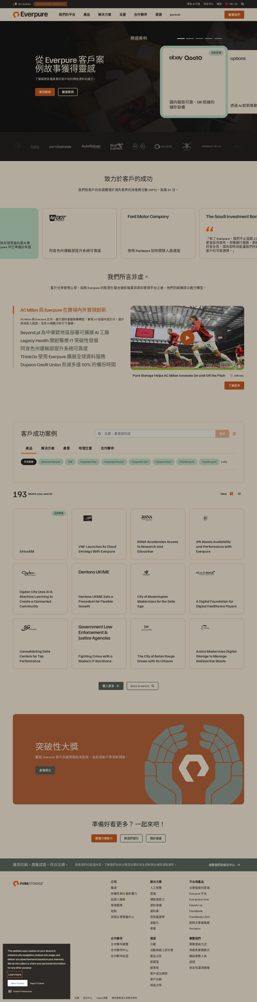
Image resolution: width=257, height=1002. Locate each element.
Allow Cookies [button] (17, 983)
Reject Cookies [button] (37, 983)
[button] (20, 991)
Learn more (14, 974)
